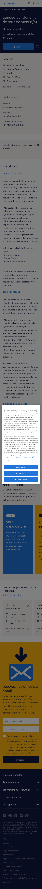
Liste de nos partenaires (12, 460)
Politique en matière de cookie (25, 457)
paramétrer (21, 467)
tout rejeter (21, 473)
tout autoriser (21, 479)
